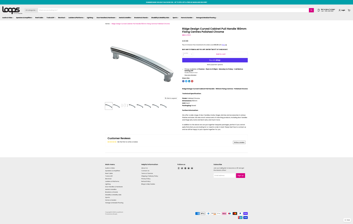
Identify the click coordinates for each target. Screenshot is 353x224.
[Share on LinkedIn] (189, 81)
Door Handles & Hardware (106, 18)
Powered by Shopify (111, 214)
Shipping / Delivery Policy (149, 176)
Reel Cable (39, 18)
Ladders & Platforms (75, 18)
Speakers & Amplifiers (24, 18)
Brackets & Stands (141, 18)
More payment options (215, 64)
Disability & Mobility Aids (160, 18)
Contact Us (145, 171)
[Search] (311, 10)
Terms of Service (147, 173)
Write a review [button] (239, 142)
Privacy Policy (145, 179)
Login (343, 10)
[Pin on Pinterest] (192, 81)
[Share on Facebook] (183, 81)
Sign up (241, 175)
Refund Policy (145, 181)
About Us (144, 168)
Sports (175, 18)
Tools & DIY (51, 18)
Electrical (61, 18)
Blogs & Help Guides (148, 184)
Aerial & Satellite (125, 18)
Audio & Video (7, 18)
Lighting (90, 18)
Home (107, 24)
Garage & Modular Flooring (206, 18)
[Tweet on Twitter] (186, 81)
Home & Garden (187, 18)
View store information (190, 75)
